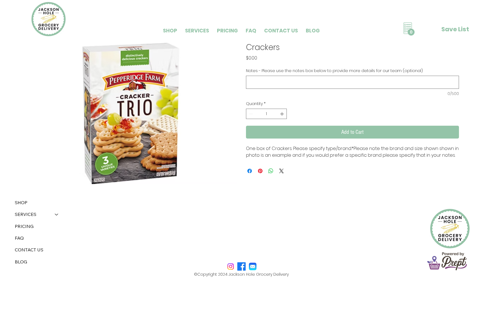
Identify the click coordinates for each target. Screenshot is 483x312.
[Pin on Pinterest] (260, 171)
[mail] (252, 266)
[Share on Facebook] (249, 171)
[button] (197, 30)
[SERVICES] (57, 214)
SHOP (21, 202)
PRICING (24, 226)
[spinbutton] (266, 114)
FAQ (19, 238)
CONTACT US (29, 250)
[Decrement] (250, 114)
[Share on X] (281, 171)
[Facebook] (241, 266)
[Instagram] (230, 266)
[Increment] (282, 114)
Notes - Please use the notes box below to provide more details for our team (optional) (334, 70)
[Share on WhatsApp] (270, 171)
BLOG (21, 262)
